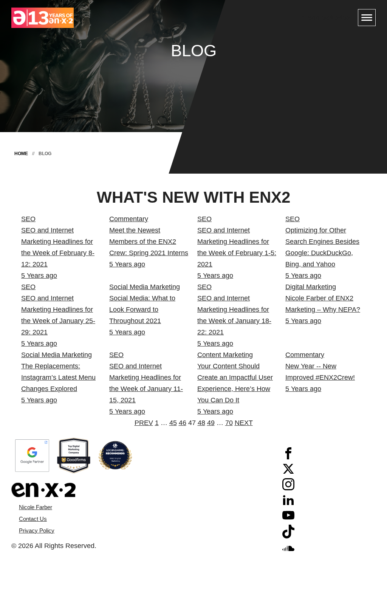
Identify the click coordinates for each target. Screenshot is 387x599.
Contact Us (33, 519)
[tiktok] (288, 536)
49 (211, 423)
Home (21, 153)
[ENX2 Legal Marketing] (102, 490)
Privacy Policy (36, 530)
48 (201, 423)
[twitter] (288, 472)
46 (182, 423)
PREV (144, 423)
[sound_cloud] (288, 552)
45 (173, 423)
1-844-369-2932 (326, 18)
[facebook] (288, 457)
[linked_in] (288, 503)
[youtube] (288, 519)
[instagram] (288, 488)
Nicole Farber (35, 507)
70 (229, 423)
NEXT (244, 423)
